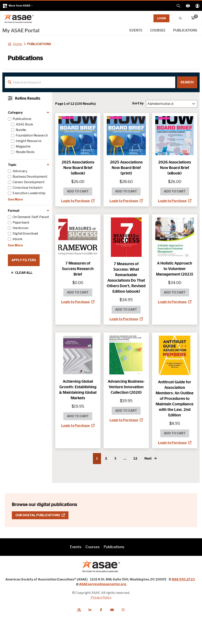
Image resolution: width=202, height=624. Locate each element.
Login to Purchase (75, 201)
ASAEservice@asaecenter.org (102, 584)
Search (187, 82)
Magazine (23, 146)
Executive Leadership (29, 193)
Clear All (24, 273)
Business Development (30, 176)
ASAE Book (24, 124)
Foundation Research (32, 135)
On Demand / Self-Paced (31, 217)
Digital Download (25, 233)
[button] (17, 6)
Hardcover (21, 228)
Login (161, 18)
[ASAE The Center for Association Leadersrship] (19, 18)
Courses (157, 30)
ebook (17, 239)
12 (135, 458)
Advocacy (20, 171)
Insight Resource (28, 141)
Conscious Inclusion (27, 187)
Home (17, 44)
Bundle (21, 130)
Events (135, 30)
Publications (185, 30)
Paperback (21, 222)
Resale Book (25, 152)
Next (148, 458)
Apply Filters (23, 260)
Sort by (138, 103)
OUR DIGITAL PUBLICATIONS (41, 515)
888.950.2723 (183, 579)
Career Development (29, 182)
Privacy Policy (101, 597)
